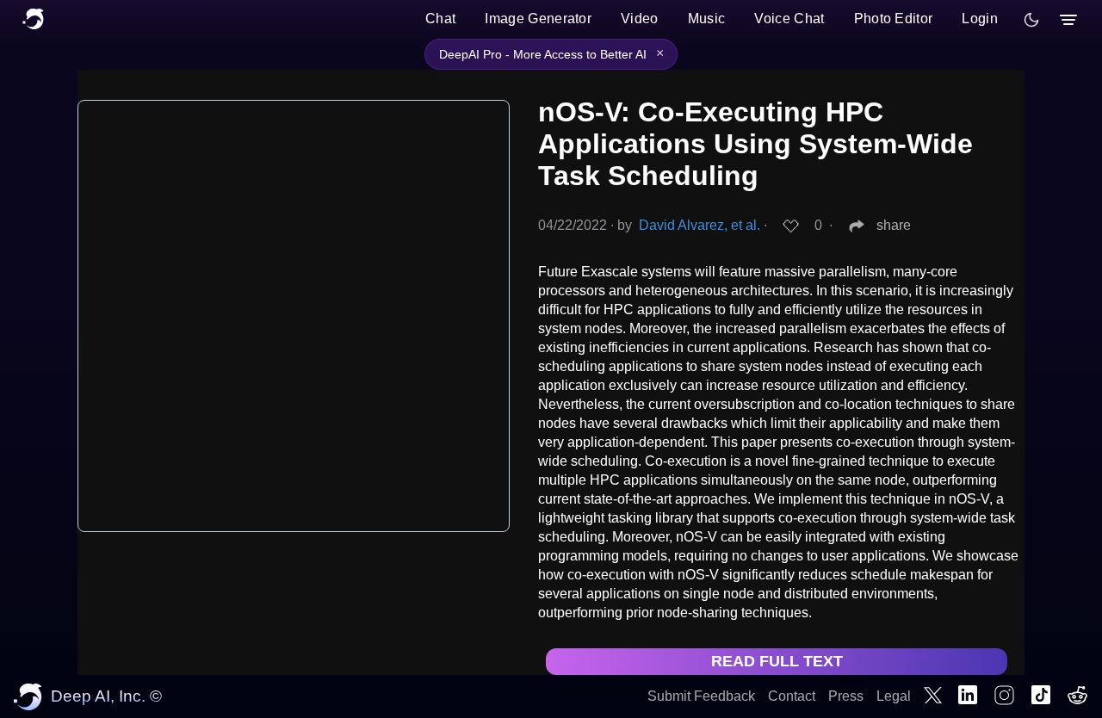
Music (707, 18)
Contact (791, 696)
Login (980, 18)
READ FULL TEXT (777, 661)
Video (640, 18)
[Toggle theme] (1031, 20)
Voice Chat (789, 18)
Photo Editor (893, 18)
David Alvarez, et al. (699, 225)
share (893, 225)
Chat (440, 18)
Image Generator (538, 18)
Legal (893, 696)
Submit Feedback (701, 696)
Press (846, 696)
